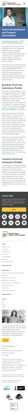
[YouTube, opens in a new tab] (17, 222)
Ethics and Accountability (8, 353)
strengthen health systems (12, 134)
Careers (4, 306)
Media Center (5, 259)
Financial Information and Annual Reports (12, 350)
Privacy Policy (5, 355)
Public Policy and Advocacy (8, 290)
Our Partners (5, 254)
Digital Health (5, 288)
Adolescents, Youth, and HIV (9, 280)
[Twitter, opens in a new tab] (10, 216)
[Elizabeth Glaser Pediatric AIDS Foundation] (13, 234)
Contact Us (4, 348)
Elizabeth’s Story (6, 246)
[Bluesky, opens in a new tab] (4, 222)
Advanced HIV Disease (7, 285)
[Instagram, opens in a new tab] (17, 216)
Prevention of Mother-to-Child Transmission (13, 273)
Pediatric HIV (5, 275)
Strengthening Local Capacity (10, 41)
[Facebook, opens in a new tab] (4, 216)
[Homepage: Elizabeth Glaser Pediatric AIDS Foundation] (7, 3)
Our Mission (5, 249)
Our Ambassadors (6, 256)
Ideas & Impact (6, 294)
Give (3, 301)
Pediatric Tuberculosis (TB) (8, 278)
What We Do (5, 270)
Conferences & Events (7, 261)
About (4, 244)
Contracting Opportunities (8, 346)
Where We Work (7, 265)
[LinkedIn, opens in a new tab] (24, 222)
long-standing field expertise (15, 67)
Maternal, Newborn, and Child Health (11, 283)
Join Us (4, 299)
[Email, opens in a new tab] (24, 216)
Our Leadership (5, 251)
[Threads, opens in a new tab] (10, 222)
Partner (4, 304)
